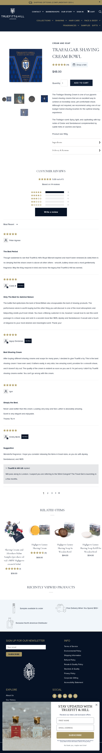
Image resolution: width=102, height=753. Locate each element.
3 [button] (51, 493)
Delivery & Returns (60, 150)
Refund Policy (69, 660)
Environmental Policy (72, 650)
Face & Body (91, 20)
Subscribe (14, 654)
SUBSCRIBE (75, 735)
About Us (10, 695)
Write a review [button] (51, 211)
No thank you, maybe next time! (75, 745)
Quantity (56, 83)
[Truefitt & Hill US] (12, 14)
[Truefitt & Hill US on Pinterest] (60, 696)
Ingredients (57, 142)
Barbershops (53, 11)
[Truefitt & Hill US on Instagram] (70, 696)
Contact (37, 11)
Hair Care (74, 20)
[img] (10, 234)
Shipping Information (72, 655)
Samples (85, 25)
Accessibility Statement (73, 682)
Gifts (95, 25)
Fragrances (70, 25)
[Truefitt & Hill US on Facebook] (54, 696)
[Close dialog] (96, 705)
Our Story (67, 11)
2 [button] (47, 493)
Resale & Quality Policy (73, 664)
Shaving (60, 20)
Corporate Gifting (71, 678)
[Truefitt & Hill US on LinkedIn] (65, 696)
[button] (59, 64)
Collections (44, 20)
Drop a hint (81, 64)
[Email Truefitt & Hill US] (75, 696)
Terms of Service (71, 646)
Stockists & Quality (71, 669)
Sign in (80, 11)
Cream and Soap (61, 43)
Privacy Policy (69, 673)
